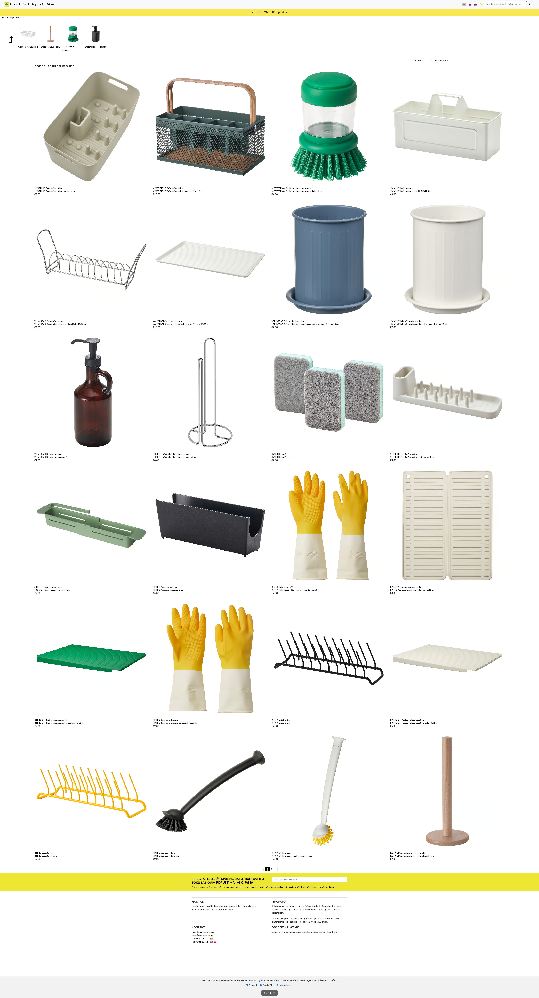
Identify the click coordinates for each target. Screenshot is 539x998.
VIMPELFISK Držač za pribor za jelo (168, 188)
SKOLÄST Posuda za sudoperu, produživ (52, 590)
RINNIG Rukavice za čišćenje (284, 587)
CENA (418, 60)
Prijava (50, 4)
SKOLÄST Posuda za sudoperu (48, 587)
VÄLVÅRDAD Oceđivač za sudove (49, 321)
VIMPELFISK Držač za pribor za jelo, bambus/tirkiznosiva (177, 191)
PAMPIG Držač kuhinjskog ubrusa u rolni (407, 853)
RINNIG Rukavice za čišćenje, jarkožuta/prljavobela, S (294, 590)
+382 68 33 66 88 (200, 942)
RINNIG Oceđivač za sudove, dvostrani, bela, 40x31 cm (414, 723)
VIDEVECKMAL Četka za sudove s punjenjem (291, 188)
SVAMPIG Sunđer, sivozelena (284, 457)
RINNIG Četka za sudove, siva (166, 856)
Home (14, 4)
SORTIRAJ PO (438, 60)
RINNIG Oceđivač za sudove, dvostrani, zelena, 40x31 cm (59, 723)
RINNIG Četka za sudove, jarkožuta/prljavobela (292, 856)
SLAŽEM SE (269, 993)
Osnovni (253, 985)
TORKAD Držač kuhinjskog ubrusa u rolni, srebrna (174, 457)
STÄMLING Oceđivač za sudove (404, 454)
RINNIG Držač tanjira (281, 720)
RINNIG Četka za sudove (164, 853)
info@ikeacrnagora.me (274, 12)
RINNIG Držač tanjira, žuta (45, 856)
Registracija (38, 4)
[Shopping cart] (481, 4)
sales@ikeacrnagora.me (203, 931)
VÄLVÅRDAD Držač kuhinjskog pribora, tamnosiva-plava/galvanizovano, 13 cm (305, 324)
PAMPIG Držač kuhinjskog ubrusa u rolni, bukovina (412, 856)
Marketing (284, 985)
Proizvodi (24, 4)
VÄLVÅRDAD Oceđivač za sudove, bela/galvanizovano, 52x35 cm (181, 324)
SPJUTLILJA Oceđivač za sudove (48, 188)
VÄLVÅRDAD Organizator (401, 188)
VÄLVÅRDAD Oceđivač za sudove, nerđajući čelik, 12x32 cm (60, 324)
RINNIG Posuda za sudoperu (165, 587)
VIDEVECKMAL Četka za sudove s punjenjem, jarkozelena (297, 191)
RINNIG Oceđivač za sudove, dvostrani (51, 720)
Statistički (268, 985)
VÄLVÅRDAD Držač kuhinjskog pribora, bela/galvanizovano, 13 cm (418, 324)
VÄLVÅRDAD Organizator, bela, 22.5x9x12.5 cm (411, 191)
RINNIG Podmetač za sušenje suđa (405, 587)
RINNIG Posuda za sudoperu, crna (168, 590)
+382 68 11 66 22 (200, 938)
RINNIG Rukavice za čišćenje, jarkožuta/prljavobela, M (176, 723)
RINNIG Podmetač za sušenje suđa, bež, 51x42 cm (412, 590)
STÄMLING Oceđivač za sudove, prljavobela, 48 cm (412, 457)
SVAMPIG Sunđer (279, 454)
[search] (529, 3)
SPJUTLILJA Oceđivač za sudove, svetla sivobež (55, 191)
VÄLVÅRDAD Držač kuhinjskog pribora (288, 321)
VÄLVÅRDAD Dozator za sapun (47, 454)
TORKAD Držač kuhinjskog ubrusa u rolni (171, 454)
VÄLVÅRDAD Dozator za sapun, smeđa (51, 457)
